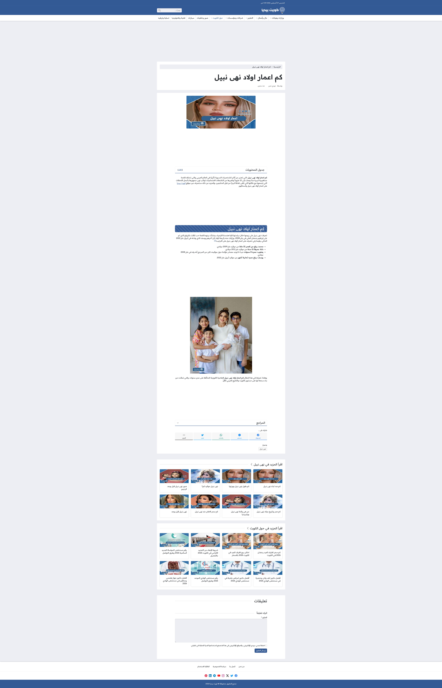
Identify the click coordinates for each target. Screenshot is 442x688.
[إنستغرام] (223, 675)
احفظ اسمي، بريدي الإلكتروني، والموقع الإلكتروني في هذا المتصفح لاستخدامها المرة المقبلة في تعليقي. (228, 645)
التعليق (264, 617)
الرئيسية (277, 67)
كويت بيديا (181, 183)
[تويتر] (232, 675)
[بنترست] (206, 675)
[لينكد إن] (210, 675)
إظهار (180, 170)
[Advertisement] (221, 40)
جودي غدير (272, 86)
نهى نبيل (263, 449)
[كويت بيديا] (273, 10)
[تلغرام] (214, 675)
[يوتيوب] (219, 675)
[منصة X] (227, 675)
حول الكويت (257, 528)
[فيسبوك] (236, 675)
